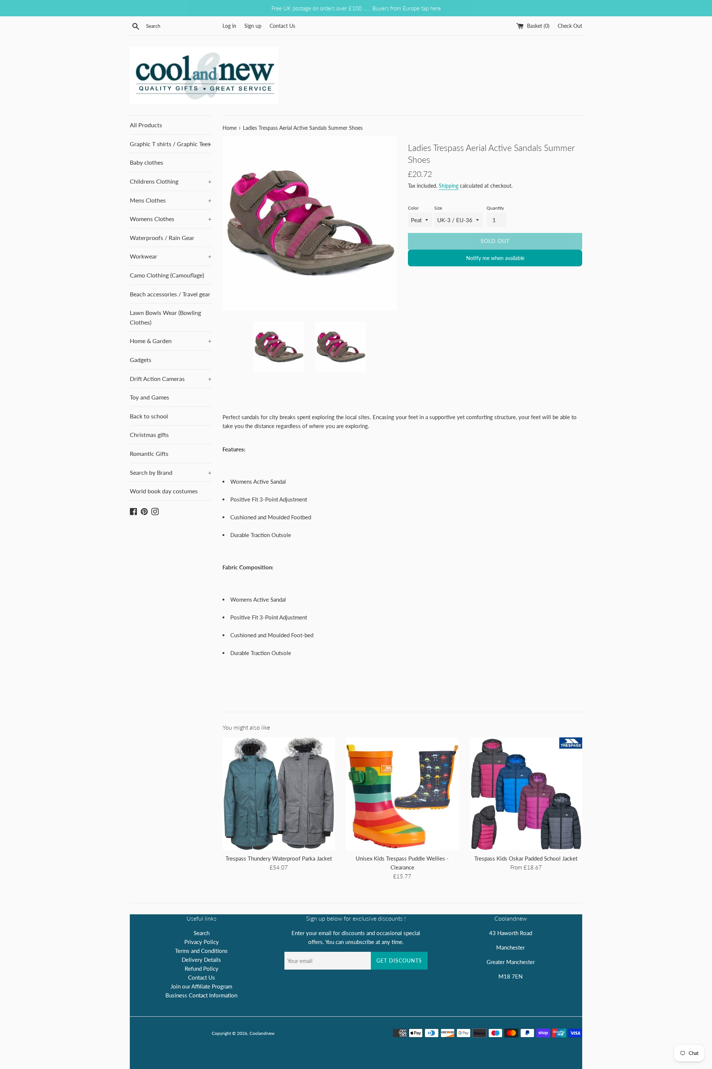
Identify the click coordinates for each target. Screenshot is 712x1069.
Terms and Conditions (201, 950)
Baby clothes (146, 162)
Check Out (570, 26)
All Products (146, 124)
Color (413, 208)
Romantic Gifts (149, 453)
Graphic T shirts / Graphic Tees (170, 143)
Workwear (170, 256)
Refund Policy (201, 968)
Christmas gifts (149, 434)
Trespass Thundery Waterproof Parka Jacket (278, 858)
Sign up (252, 26)
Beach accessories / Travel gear (170, 293)
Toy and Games (149, 397)
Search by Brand (170, 472)
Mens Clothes (170, 200)
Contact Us (282, 26)
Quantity (495, 208)
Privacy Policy (201, 941)
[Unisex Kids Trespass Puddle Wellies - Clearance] (402, 793)
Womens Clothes (170, 218)
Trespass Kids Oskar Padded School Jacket (525, 858)
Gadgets (140, 359)
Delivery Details (201, 959)
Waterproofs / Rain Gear (162, 237)
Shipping (448, 185)
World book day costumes (164, 490)
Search (202, 933)
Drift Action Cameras (170, 378)
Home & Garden (170, 340)
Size (438, 208)
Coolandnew (262, 1033)
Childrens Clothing (170, 181)
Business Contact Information (201, 995)
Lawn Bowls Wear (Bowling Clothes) (165, 317)
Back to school (149, 416)
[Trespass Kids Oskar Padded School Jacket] (526, 793)
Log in (229, 26)
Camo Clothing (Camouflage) (167, 275)
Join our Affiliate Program (201, 986)
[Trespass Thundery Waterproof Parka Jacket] (278, 793)
